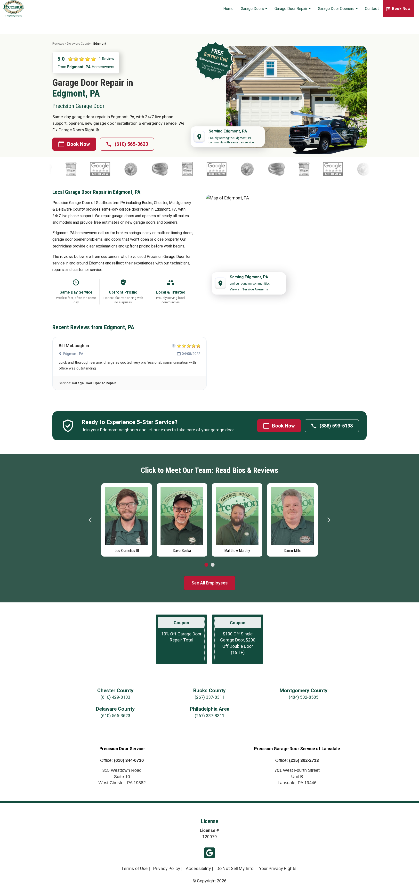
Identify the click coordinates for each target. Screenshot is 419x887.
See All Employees (210, 582)
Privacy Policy (166, 868)
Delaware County (78, 43)
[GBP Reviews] (65, 169)
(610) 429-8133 (115, 697)
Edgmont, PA (73, 354)
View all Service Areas (247, 289)
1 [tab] (206, 565)
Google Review (209, 852)
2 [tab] (212, 565)
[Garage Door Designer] (151, 169)
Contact (372, 8)
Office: (122, 760)
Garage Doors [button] (253, 8)
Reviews (58, 43)
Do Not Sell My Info (235, 868)
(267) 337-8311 (209, 697)
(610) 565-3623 (131, 144)
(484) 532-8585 (303, 697)
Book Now (78, 144)
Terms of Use (134, 868)
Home (228, 8)
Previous (90, 520)
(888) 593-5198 (336, 426)
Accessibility (198, 868)
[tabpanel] (99, 519)
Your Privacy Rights (278, 868)
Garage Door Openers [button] (336, 8)
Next (328, 520)
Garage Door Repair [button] (291, 8)
